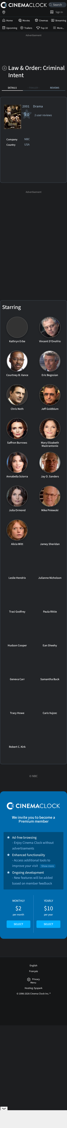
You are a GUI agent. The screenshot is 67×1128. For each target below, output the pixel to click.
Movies (26, 20)
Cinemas (43, 20)
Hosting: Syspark (33, 988)
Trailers (28, 28)
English (33, 965)
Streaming (60, 20)
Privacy (36, 979)
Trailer (33, 87)
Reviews (54, 87)
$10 (48, 912)
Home (9, 20)
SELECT (18, 924)
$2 (18, 912)
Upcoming (11, 28)
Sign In (58, 12)
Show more (47, 866)
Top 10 (44, 28)
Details (12, 87)
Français (33, 971)
